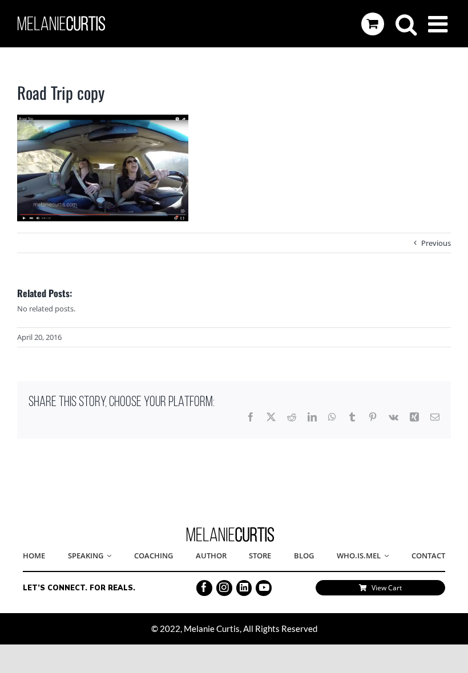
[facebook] (204, 588)
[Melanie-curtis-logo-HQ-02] (230, 530)
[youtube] (264, 588)
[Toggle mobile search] (406, 24)
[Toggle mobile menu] (439, 24)
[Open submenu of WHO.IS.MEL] (385, 556)
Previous (436, 243)
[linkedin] (244, 588)
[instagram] (224, 588)
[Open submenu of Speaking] (107, 556)
